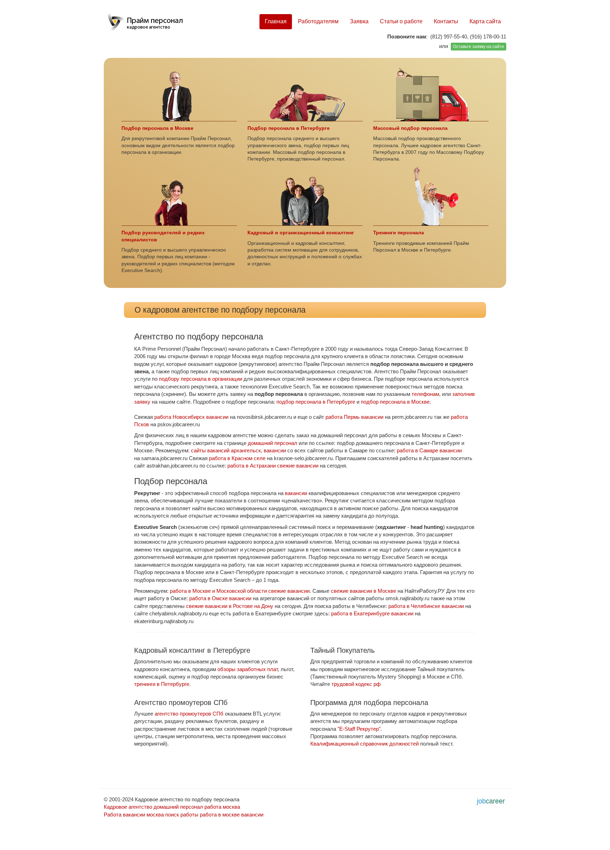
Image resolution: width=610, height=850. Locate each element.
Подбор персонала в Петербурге (288, 128)
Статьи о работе (401, 21)
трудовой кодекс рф (356, 684)
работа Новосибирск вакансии (191, 417)
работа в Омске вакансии (220, 598)
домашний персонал (272, 443)
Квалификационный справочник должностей (364, 744)
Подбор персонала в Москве (157, 128)
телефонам (425, 394)
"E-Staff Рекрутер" (359, 729)
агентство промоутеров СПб (189, 714)
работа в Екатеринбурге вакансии (372, 613)
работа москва (222, 807)
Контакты (446, 21)
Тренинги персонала (398, 232)
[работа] (490, 800)
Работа (112, 815)
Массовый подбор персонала (410, 128)
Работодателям (318, 21)
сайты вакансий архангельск (226, 450)
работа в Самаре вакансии (429, 450)
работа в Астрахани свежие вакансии (272, 466)
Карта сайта (485, 21)
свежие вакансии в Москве (363, 591)
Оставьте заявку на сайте (478, 46)
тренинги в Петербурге (161, 684)
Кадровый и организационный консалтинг (300, 232)
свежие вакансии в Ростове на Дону (229, 606)
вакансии (275, 450)
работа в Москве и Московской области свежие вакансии (240, 591)
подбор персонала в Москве (395, 402)
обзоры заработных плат (247, 669)
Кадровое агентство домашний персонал (153, 807)
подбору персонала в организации (200, 379)
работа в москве (220, 815)
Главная (276, 21)
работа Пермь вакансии (354, 417)
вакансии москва (143, 815)
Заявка (359, 21)
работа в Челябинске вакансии (426, 606)
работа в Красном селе (237, 458)
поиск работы (181, 815)
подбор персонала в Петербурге (315, 402)
